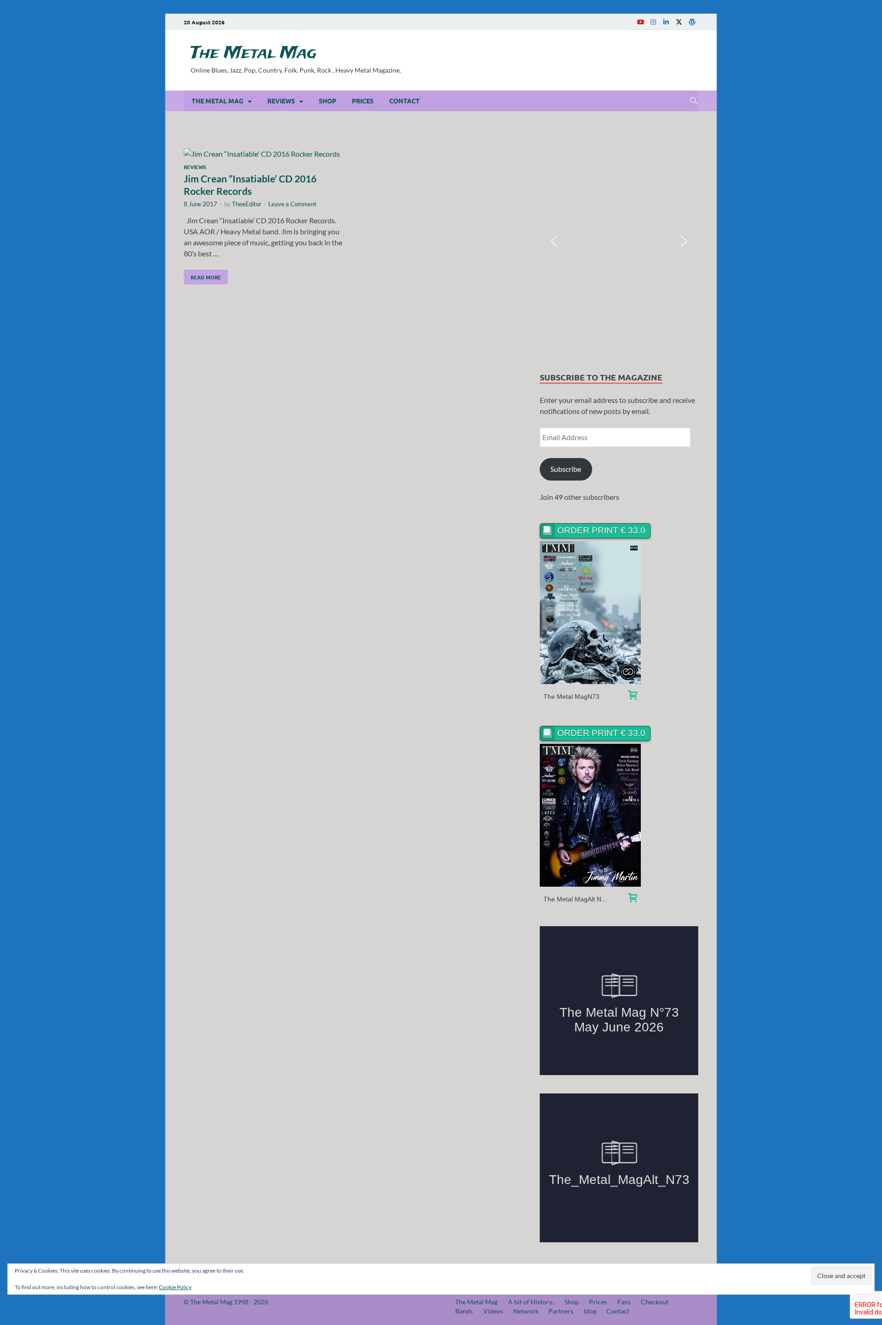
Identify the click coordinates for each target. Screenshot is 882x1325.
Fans (624, 1302)
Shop (327, 100)
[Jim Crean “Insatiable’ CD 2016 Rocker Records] (264, 153)
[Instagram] (653, 22)
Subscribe (565, 468)
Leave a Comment (292, 204)
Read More (202, 275)
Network (525, 1311)
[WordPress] (691, 22)
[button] (554, 241)
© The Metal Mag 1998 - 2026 (226, 1302)
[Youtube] (640, 22)
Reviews (281, 100)
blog (590, 1311)
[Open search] (694, 101)
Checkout (654, 1302)
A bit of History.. (531, 1302)
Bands (464, 1311)
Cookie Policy (175, 1287)
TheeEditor (246, 204)
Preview (590, 613)
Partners (560, 1311)
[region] (619, 241)
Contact (404, 100)
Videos (493, 1311)
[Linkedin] (666, 22)
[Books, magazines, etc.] (632, 696)
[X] (678, 22)
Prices (362, 100)
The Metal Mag (254, 53)
